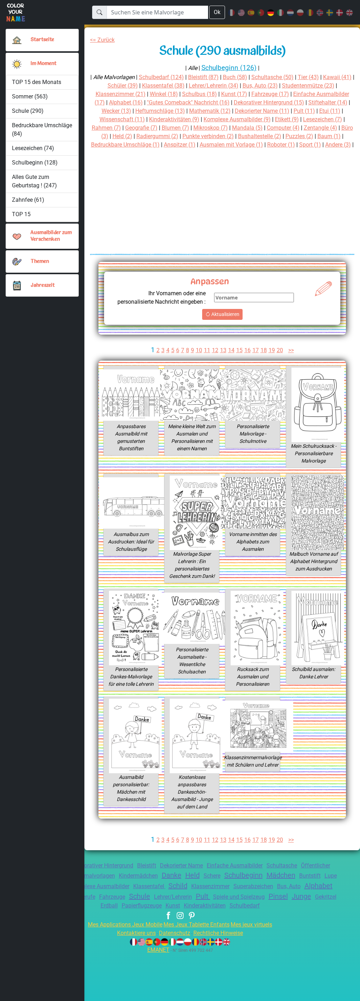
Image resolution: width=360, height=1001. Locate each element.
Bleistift (146, 865)
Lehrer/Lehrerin (173, 896)
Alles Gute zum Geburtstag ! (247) (34, 181)
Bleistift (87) (203, 77)
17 (255, 350)
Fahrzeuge (112, 896)
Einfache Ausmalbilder (235, 865)
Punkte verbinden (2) (208, 136)
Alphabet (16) (126, 102)
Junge (301, 896)
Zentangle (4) (320, 127)
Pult (203, 896)
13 (223, 350)
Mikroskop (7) (210, 127)
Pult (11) (304, 111)
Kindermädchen (138, 875)
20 (280, 350)
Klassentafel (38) (163, 85)
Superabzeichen (253, 886)
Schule (139, 896)
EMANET (158, 950)
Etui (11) (329, 111)
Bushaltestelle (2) (259, 136)
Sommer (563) (30, 96)
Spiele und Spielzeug (239, 896)
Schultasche (281, 865)
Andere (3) (338, 144)
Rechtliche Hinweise (218, 933)
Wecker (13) (116, 111)
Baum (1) (329, 136)
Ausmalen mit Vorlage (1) (231, 144)
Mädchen (280, 875)
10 (199, 350)
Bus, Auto (289, 886)
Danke (171, 875)
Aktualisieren (224, 314)
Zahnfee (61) (28, 199)
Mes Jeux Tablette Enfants (196, 924)
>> (291, 350)
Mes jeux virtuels (251, 924)
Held (192, 875)
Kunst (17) (234, 94)
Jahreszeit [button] (42, 285)
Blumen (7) (175, 127)
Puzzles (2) (299, 136)
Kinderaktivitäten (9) (174, 119)
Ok (217, 12)
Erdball (109, 905)
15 (239, 350)
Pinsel (278, 896)
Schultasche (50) (272, 77)
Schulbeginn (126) (229, 68)
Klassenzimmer (210, 886)
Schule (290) (28, 111)
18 (264, 350)
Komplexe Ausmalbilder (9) (237, 119)
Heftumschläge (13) (160, 111)
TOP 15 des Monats (36, 82)
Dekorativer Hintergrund (104, 865)
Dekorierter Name (181, 865)
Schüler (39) (123, 85)
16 (247, 350)
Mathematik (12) (210, 111)
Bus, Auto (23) (260, 85)
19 (272, 350)
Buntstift (310, 875)
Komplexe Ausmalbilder (100, 886)
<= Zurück (102, 40)
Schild (177, 885)
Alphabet (318, 885)
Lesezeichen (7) (322, 119)
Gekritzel (325, 896)
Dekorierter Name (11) (262, 111)
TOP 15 (21, 214)
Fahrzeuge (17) (270, 94)
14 (231, 350)
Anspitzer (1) (179, 144)
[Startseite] (17, 40)
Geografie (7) (141, 127)
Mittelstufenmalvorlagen (84, 875)
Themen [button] (40, 261)
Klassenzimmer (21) (121, 94)
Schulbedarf (245, 905)
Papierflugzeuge (142, 905)
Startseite (42, 40)
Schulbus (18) (199, 94)
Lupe (330, 875)
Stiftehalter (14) (327, 102)
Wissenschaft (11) (122, 119)
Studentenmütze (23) (308, 85)
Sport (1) (310, 144)
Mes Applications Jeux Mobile (125, 924)
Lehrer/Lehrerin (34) (213, 85)
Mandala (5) (247, 127)
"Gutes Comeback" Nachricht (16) (188, 102)
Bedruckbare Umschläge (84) (42, 129)
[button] (17, 64)
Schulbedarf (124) (161, 77)
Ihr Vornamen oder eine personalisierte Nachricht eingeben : (161, 297)
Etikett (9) (287, 119)
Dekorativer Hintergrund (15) (269, 102)
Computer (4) (283, 127)
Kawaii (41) (337, 77)
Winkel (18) (164, 94)
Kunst (173, 905)
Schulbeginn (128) (35, 162)
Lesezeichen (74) (33, 148)
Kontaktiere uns (136, 933)
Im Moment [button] (43, 63)
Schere (212, 875)
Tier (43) (308, 77)
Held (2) (122, 136)
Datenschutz (174, 933)
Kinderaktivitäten (205, 905)
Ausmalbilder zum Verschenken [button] (51, 236)
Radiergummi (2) (157, 136)
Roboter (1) (281, 144)
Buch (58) (235, 77)
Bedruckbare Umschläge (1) (125, 144)
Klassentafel (149, 886)
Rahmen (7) (106, 127)
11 (207, 350)
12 (215, 350)
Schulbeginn (243, 875)
